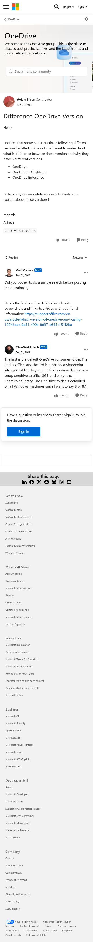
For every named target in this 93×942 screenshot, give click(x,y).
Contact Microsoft (30, 926)
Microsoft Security (15, 723)
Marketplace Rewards (17, 830)
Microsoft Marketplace (17, 823)
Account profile (13, 573)
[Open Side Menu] (6, 6)
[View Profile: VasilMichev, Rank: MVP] (9, 272)
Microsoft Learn (14, 801)
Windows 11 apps (15, 553)
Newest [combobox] (80, 257)
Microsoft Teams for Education (21, 659)
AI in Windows (13, 538)
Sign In (82, 7)
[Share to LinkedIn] (24, 481)
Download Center (15, 581)
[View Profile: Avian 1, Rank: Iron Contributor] (9, 101)
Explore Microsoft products (20, 545)
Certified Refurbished (17, 609)
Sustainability (12, 908)
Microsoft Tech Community (19, 816)
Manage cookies (67, 926)
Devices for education (17, 652)
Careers (9, 858)
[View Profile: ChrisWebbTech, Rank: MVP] (9, 349)
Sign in (23, 431)
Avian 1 (22, 99)
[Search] (56, 6)
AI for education (14, 695)
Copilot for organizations (19, 524)
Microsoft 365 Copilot (17, 759)
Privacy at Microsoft (16, 879)
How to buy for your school (20, 673)
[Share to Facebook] (31, 481)
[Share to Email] (69, 481)
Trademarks (30, 930)
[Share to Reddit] (46, 481)
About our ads (13, 935)
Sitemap (9, 926)
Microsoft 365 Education (18, 666)
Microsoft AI (12, 716)
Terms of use (12, 930)
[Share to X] (39, 481)
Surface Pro (11, 502)
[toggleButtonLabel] (86, 19)
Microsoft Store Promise (18, 617)
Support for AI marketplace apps (23, 808)
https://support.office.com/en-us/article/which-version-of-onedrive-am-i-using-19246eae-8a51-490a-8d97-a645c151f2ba (43, 319)
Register (68, 7)
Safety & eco (50, 930)
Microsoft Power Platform (19, 744)
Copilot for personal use (18, 531)
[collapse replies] (46, 266)
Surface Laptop (13, 509)
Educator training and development (24, 680)
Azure (8, 787)
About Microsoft (14, 865)
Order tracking (13, 602)
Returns (9, 595)
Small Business (13, 766)
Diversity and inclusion (17, 894)
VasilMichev (24, 270)
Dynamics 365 (13, 730)
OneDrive (13, 19)
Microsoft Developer (16, 794)
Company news (13, 872)
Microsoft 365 (13, 737)
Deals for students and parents (22, 688)
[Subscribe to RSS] (61, 481)
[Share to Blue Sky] (54, 481)
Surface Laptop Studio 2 (18, 517)
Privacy (49, 926)
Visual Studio (12, 837)
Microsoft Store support (18, 588)
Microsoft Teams (14, 752)
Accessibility (12, 901)
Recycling (67, 930)
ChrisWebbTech (27, 347)
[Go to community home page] (15, 6)
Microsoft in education (17, 644)
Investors (10, 887)
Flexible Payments (15, 624)
